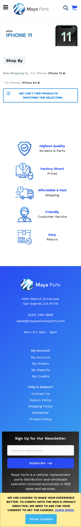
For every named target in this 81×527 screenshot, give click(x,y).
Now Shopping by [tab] (15, 73)
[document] (41, 510)
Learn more (64, 510)
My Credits (40, 376)
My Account (40, 357)
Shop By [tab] (14, 60)
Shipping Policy (40, 406)
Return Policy (41, 400)
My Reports (40, 370)
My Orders (40, 363)
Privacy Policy (40, 419)
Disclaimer (40, 413)
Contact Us (41, 394)
